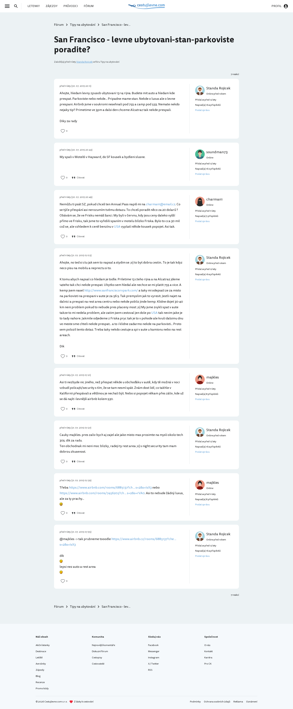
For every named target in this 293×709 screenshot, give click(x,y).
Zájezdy (40, 670)
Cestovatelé (98, 664)
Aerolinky (41, 664)
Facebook (153, 645)
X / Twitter (153, 664)
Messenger (153, 651)
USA (117, 226)
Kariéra (208, 657)
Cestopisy (97, 657)
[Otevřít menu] (8, 6)
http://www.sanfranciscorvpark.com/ (111, 290)
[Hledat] (17, 6)
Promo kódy (42, 688)
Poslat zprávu (202, 110)
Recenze (40, 682)
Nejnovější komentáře (103, 645)
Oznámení (251, 701)
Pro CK (207, 664)
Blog (38, 676)
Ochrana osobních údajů (217, 701)
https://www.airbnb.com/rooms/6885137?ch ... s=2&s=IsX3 (110, 487)
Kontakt (208, 651)
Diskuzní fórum (100, 651)
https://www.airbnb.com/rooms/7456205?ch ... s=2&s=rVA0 (102, 493)
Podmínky (195, 701)
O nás (207, 645)
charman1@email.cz (160, 204)
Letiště (39, 657)
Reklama (238, 701)
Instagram (153, 657)
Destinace (41, 651)
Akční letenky (43, 645)
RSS (150, 670)
